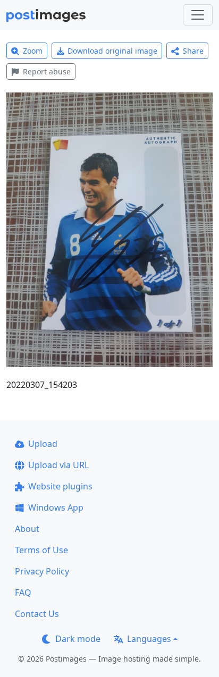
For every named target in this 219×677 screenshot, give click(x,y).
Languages (149, 639)
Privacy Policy (42, 571)
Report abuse (47, 71)
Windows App (55, 507)
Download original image (112, 51)
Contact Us (37, 614)
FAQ (23, 592)
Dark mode (77, 639)
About (27, 529)
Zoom (33, 51)
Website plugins (60, 486)
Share (193, 51)
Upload (42, 444)
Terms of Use (41, 550)
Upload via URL (58, 465)
